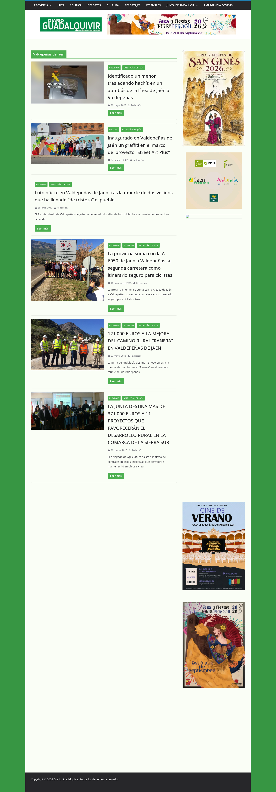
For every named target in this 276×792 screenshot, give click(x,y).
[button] (50, 5)
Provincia (41, 5)
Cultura (113, 5)
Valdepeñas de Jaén (133, 67)
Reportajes (132, 5)
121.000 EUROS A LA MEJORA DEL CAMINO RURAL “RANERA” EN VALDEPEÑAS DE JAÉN (140, 340)
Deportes (94, 5)
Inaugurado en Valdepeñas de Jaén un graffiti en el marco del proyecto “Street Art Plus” (140, 145)
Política (75, 5)
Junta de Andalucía (180, 5)
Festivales (153, 5)
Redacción (136, 105)
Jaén (61, 5)
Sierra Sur (129, 245)
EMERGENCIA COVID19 (218, 5)
